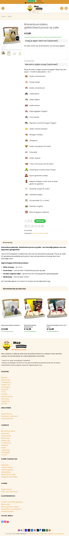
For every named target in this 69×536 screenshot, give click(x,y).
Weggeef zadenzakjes (9, 477)
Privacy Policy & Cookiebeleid (37, 534)
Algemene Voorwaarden (56, 534)
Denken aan (5, 385)
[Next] (19, 36)
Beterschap (5, 380)
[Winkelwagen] (66, 8)
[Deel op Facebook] (29, 226)
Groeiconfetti (6, 436)
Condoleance (6, 382)
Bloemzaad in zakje (8, 474)
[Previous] (3, 36)
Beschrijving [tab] (7, 242)
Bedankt (4, 378)
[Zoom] (3, 47)
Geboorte (4, 389)
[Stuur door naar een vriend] (35, 226)
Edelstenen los (6, 414)
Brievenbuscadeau (37, 233)
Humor (3, 392)
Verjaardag (5, 401)
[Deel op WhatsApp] (25, 226)
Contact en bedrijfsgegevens (12, 502)
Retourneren (5, 504)
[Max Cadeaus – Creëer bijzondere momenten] (34, 8)
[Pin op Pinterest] (39, 226)
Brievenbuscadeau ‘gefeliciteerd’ (30, 326)
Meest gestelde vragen (9, 507)
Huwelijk (46, 233)
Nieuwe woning (6, 396)
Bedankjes (5, 465)
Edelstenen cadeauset (9, 416)
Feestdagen (5, 387)
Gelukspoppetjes (7, 470)
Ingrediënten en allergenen (11, 509)
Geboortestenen (7, 419)
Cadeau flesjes (7, 467)
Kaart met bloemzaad (9, 492)
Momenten (5, 399)
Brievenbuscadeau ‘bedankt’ (10, 325)
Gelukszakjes (6, 472)
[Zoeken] (61, 8)
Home (3, 16)
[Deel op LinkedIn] (42, 226)
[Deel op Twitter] (32, 226)
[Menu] (2, 8)
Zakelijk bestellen (7, 511)
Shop (9, 16)
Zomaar (4, 404)
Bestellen (40, 221)
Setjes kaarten (6, 489)
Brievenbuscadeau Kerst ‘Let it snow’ (56, 326)
